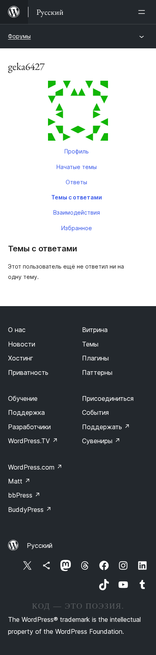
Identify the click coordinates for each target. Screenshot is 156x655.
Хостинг (20, 358)
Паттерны (97, 372)
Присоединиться (108, 398)
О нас (17, 330)
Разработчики (29, 427)
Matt (19, 481)
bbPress (24, 495)
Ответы (76, 182)
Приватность (28, 372)
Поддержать (106, 427)
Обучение (23, 398)
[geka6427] (78, 112)
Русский (39, 545)
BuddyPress (30, 510)
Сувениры (101, 441)
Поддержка (26, 412)
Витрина (95, 330)
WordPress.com (35, 467)
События (95, 412)
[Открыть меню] (143, 12)
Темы (90, 344)
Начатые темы (76, 166)
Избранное (76, 228)
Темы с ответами (76, 197)
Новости (21, 344)
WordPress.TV (33, 441)
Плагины (95, 358)
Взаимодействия (76, 212)
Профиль (76, 151)
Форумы (19, 36)
